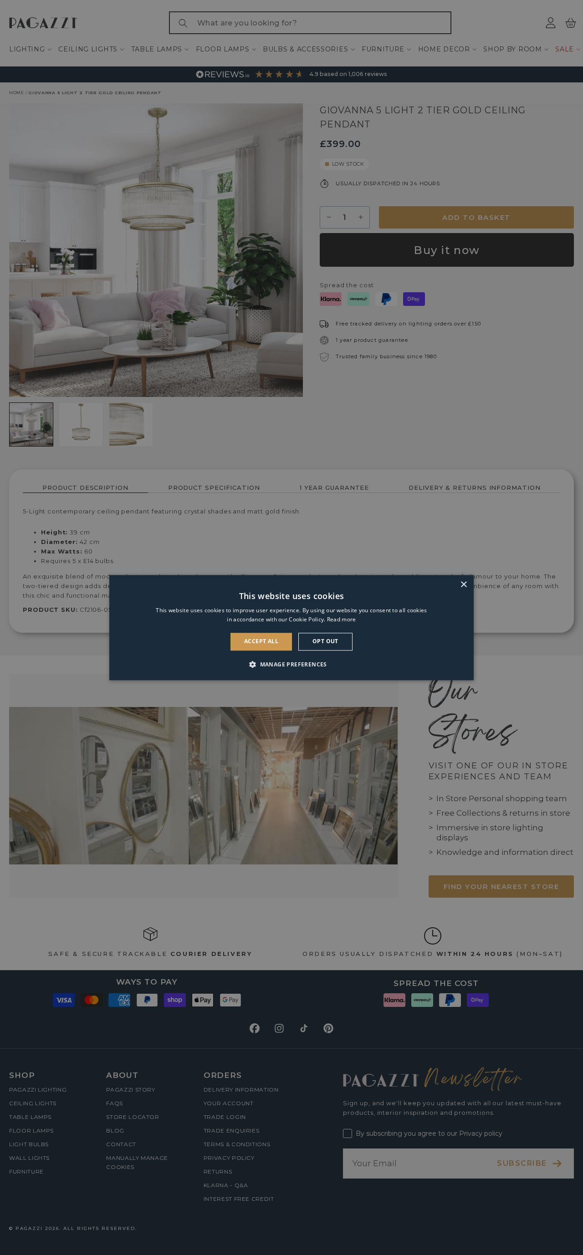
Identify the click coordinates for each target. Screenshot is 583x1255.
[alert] (291, 627)
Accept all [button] (261, 641)
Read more (341, 619)
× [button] (463, 584)
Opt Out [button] (325, 641)
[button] (291, 664)
